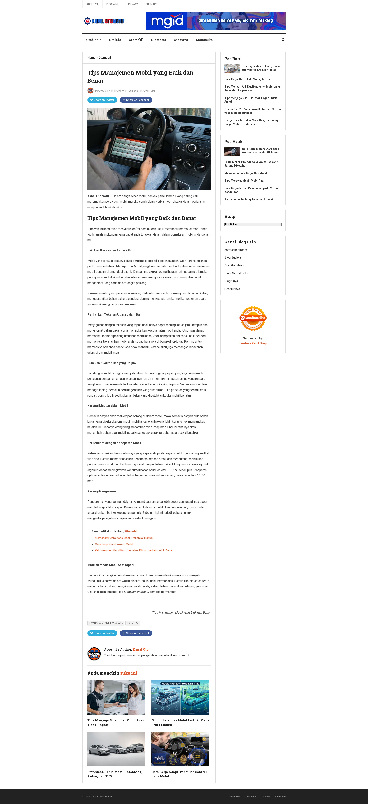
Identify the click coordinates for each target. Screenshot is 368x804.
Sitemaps (151, 4)
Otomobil (136, 40)
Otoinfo (115, 40)
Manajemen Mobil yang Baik (107, 623)
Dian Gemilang (234, 265)
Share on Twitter (104, 99)
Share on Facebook (138, 99)
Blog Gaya (231, 281)
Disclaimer (113, 4)
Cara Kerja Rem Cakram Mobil (114, 544)
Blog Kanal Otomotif (102, 796)
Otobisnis (93, 40)
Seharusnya (232, 289)
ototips (133, 623)
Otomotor (158, 40)
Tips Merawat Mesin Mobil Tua (244, 180)
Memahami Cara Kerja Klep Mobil (245, 173)
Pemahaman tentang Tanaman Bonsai (248, 199)
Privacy (133, 4)
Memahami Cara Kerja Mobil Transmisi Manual (124, 538)
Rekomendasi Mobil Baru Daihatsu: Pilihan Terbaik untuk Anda (133, 550)
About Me (92, 4)
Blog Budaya (232, 257)
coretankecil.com (235, 250)
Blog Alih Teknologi (237, 273)
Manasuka (204, 40)
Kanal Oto (115, 90)
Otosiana (181, 40)
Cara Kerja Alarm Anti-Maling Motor (247, 79)
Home (91, 57)
